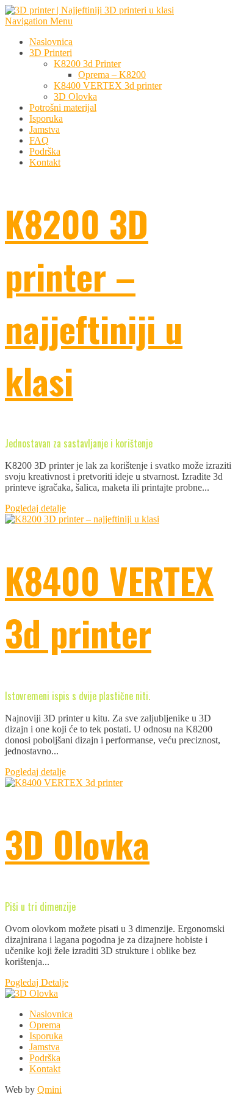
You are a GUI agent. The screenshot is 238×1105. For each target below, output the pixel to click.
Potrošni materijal (62, 107)
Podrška (44, 151)
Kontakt (44, 162)
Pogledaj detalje (35, 508)
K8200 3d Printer (87, 63)
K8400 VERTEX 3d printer (108, 85)
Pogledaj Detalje (36, 982)
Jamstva (44, 129)
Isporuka (46, 118)
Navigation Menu (39, 21)
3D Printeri (50, 52)
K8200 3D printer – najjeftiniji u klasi (93, 302)
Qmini (49, 1089)
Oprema (44, 1025)
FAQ (39, 140)
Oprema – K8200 (112, 74)
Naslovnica (51, 42)
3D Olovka (75, 96)
